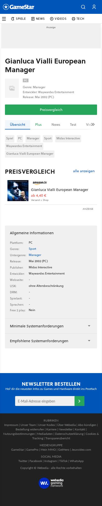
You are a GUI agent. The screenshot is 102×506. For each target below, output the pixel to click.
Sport (47, 138)
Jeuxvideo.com (81, 449)
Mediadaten (45, 434)
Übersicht (17, 124)
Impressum (11, 425)
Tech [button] (80, 19)
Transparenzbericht (57, 438)
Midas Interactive (68, 138)
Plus (38, 124)
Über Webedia (66, 425)
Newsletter (66, 429)
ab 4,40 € (38, 195)
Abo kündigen (87, 425)
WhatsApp (77, 461)
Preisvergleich (51, 109)
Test (73, 124)
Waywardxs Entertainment (24, 146)
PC (20, 138)
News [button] (40, 19)
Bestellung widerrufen (30, 429)
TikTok (63, 461)
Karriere (51, 429)
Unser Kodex (46, 425)
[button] (83, 7)
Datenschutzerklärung (69, 434)
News (55, 124)
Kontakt (80, 429)
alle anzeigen (84, 171)
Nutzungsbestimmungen (19, 434)
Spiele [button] (21, 19)
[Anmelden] (79, 401)
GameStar (17, 449)
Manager (33, 138)
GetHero (63, 449)
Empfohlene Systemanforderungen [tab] (39, 340)
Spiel (9, 138)
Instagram (50, 461)
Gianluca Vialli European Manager (29, 153)
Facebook (35, 461)
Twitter (22, 461)
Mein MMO (48, 449)
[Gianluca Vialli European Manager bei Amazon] (17, 190)
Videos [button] (61, 19)
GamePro (32, 449)
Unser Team (28, 425)
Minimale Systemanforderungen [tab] (37, 326)
